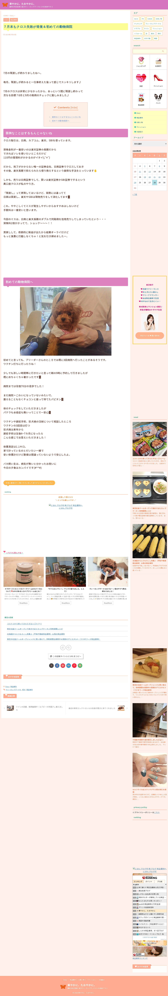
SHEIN (150, 19)
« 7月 (135, 194)
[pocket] (63, 665)
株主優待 (13, 686)
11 (140, 171)
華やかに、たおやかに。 (22, 3)
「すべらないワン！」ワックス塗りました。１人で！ (23, 590)
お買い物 (159, 19)
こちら (157, 812)
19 (145, 177)
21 (155, 177)
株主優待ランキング (140, 958)
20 (150, 177)
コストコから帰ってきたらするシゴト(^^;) (24, 623)
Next (126, 582)
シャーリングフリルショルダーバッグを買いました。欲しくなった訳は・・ (108, 590)
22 (160, 177)
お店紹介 (140, 132)
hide (74, 107)
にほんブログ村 (65, 508)
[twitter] (51, 665)
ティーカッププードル (13, 690)
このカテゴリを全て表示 (150, 937)
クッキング (138, 24)
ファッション (157, 28)
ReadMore (24, 603)
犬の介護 (147, 38)
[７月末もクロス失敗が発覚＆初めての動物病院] (68, 665)
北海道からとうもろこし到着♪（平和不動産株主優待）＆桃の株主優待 (36, 634)
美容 (155, 38)
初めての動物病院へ (60, 120)
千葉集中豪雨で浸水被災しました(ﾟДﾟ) (148, 740)
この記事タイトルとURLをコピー (67, 656)
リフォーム (138, 33)
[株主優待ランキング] (150, 955)
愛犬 (23, 690)
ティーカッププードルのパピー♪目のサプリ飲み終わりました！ (65, 590)
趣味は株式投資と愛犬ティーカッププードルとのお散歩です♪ (88, 988)
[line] (80, 665)
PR (143, 19)
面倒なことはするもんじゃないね (66, 117)
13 (150, 171)
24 (135, 182)
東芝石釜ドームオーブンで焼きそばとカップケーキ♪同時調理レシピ (35, 629)
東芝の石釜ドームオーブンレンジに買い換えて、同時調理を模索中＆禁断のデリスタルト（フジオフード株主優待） (53, 639)
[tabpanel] (23, 582)
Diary (7, 686)
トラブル (137, 28)
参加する (163, 939)
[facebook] (57, 665)
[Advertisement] (65, 53)
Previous (5, 582)
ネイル (146, 28)
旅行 (159, 33)
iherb (136, 19)
